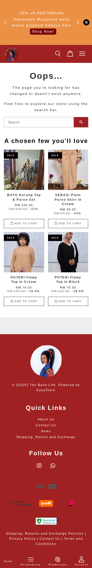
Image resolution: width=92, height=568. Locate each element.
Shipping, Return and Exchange (46, 437)
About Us (46, 419)
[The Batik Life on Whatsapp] (52, 468)
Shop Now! (43, 31)
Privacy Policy (22, 539)
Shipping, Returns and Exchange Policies (45, 533)
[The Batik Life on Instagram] (39, 468)
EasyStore (46, 390)
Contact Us (46, 425)
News (46, 431)
